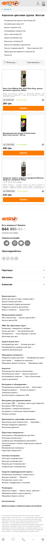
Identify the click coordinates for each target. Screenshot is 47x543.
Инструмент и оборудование (14, 384)
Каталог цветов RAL (9, 320)
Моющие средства (9, 477)
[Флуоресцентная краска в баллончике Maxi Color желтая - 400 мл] (23, 123)
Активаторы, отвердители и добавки (16, 328)
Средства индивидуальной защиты (17, 472)
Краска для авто (9, 296)
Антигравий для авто (10, 344)
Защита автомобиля (10, 379)
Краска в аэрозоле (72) (12, 27)
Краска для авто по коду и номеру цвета (18, 299)
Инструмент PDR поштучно (12, 406)
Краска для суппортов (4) (13, 41)
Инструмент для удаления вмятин (17, 400)
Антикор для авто (28, 344)
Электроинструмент (9, 392)
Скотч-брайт (6, 360)
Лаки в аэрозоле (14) (34, 48)
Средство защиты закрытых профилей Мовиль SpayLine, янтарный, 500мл (23, 179)
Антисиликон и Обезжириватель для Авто (18, 435)
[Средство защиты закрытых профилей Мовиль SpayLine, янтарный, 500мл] (23, 168)
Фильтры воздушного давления (14, 425)
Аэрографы (35, 422)
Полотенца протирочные (11, 438)
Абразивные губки (35, 363)
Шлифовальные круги (35, 358)
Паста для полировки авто (12, 458)
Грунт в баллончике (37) (13, 34)
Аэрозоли (6, 368)
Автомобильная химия (11, 374)
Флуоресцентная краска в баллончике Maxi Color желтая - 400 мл (19, 134)
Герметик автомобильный (12, 350)
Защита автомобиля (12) (13, 38)
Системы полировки (11, 456)
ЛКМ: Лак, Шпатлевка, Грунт (14, 326)
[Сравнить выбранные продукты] (33, 539)
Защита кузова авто (11, 342)
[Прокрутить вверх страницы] (43, 532)
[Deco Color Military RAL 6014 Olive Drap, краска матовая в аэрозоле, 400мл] (23, 79)
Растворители (7, 334)
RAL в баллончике (9, 318)
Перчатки (23, 477)
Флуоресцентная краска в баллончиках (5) (19, 20)
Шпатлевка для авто (10, 336)
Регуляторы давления (10, 427)
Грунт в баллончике (32, 376)
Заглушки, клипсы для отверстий (31, 403)
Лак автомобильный (25, 331)
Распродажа (7, 488)
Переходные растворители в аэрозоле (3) (19, 52)
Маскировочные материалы (13, 448)
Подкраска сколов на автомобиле (15, 307)
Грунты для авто (8, 331)
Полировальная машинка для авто (15, 387)
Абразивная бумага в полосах (14, 363)
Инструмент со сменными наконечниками (18, 411)
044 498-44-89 (15, 229)
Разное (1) (8, 55)
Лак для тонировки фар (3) (14, 48)
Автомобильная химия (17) (14, 24)
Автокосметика (8, 501)
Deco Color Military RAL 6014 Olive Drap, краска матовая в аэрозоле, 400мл (23, 89)
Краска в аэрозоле (30, 374)
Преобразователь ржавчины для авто (16, 347)
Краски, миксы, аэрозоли (29, 491)
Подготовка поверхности (13, 433)
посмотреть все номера (10, 233)
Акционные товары (9, 491)
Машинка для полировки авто (13, 464)
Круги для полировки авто (12, 461)
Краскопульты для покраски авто (15, 422)
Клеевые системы (9, 414)
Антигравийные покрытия (12, 376)
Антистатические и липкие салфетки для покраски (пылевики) (22, 444)
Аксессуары (36, 387)
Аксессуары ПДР (8, 403)
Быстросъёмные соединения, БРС (15, 395)
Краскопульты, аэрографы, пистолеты (19, 419)
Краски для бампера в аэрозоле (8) (17, 45)
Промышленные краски (12, 315)
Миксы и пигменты (9, 310)
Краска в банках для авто (12, 302)
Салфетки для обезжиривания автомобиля (19, 441)
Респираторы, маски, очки (12, 480)
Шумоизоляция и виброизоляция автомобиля (22, 506)
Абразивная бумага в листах (13, 496)
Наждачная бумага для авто (13, 358)
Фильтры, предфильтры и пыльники (16, 483)
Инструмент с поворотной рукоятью (16, 408)
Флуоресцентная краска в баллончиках (17, 371)
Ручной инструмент (27, 390)
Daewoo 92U (24, 310)
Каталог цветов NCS (27, 318)
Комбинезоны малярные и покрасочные (18, 474)
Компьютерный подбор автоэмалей (16, 304)
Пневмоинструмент (9, 390)
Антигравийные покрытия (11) (15, 31)
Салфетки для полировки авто (14, 467)
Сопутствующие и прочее (26, 334)
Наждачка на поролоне (23, 360)
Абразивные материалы (13, 355)
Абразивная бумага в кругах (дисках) (16, 493)
